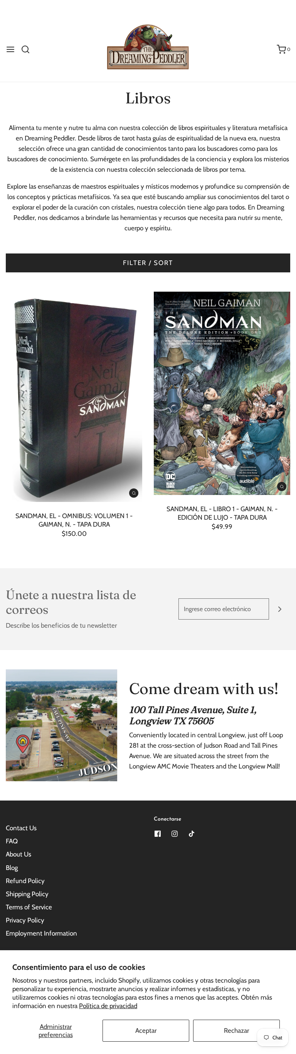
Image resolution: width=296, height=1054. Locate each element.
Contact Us (21, 828)
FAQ (12, 841)
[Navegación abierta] (10, 49)
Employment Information (41, 933)
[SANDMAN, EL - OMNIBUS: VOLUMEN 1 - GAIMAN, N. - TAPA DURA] (74, 397)
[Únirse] (279, 609)
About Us (18, 854)
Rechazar (236, 1030)
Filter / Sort (148, 263)
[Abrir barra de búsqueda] (28, 49)
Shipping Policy (27, 894)
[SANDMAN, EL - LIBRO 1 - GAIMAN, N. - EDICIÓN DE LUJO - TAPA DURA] (222, 393)
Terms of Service (29, 907)
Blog (12, 868)
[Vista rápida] (133, 492)
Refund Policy (25, 881)
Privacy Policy (25, 920)
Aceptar (145, 1030)
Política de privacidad (108, 1006)
